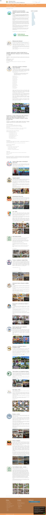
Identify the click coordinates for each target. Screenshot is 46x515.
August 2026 (33, 12)
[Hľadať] (39, 1)
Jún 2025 (33, 19)
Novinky (12, 8)
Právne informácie (9, 504)
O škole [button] (13, 4)
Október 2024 (33, 23)
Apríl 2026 (33, 14)
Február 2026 (33, 15)
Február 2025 (33, 21)
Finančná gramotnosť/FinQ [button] (29, 4)
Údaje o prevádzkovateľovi (9, 506)
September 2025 (33, 18)
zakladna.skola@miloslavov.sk (21, 502)
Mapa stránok (8, 507)
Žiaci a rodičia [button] (17, 4)
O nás (7, 508)
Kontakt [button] (15, 6)
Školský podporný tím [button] (9, 6)
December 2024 (33, 22)
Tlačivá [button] (36, 4)
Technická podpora (9, 502)
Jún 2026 (33, 13)
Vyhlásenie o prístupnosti (9, 503)
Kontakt (7, 509)
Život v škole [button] (23, 4)
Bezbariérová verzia (8, 514)
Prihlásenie (39, 2)
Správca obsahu (8, 501)
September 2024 (33, 24)
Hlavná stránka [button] (8, 4)
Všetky (32, 25)
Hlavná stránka (8, 8)
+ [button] (33, 2)
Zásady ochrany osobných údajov (10, 505)
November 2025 (33, 17)
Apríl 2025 (33, 20)
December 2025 (33, 16)
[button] (35, 2)
